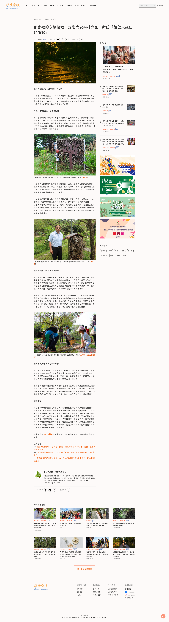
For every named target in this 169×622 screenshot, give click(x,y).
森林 (110, 251)
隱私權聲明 (84, 615)
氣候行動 (54, 19)
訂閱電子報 (129, 598)
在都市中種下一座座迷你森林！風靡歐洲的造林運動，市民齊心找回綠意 (97, 554)
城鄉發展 (89, 521)
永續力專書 (97, 595)
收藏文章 (75, 39)
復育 (111, 255)
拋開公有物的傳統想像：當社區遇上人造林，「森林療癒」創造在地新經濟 (124, 554)
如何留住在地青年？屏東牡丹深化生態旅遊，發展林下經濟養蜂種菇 (44, 554)
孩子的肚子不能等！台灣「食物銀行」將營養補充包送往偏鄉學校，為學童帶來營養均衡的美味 (113, 141)
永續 (116, 251)
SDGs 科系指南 (113, 595)
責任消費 (105, 111)
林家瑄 (84, 177)
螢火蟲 (130, 251)
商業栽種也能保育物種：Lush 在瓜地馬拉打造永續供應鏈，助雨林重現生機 (45, 525)
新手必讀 (96, 589)
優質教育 (105, 94)
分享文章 (52, 39)
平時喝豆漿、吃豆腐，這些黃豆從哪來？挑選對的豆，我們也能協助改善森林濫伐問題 (70, 554)
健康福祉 (105, 76)
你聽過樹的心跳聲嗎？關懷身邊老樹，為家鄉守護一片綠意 (97, 524)
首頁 (35, 19)
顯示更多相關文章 (84, 569)
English (79, 595)
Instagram (131, 595)
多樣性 (103, 251)
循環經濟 (112, 129)
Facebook (131, 592)
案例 (44, 39)
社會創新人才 (112, 592)
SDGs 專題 (97, 592)
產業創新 (112, 76)
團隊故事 (80, 589)
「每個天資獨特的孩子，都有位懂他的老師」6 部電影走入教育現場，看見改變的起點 (113, 88)
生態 (118, 255)
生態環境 (46, 19)
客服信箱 (128, 589)
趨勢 (117, 76)
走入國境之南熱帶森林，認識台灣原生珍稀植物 (123, 524)
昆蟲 (123, 251)
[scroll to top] (163, 616)
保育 (124, 255)
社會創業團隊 (112, 589)
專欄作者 (80, 592)
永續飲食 (112, 148)
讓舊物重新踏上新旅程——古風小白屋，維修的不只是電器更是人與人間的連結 (113, 123)
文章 (40, 19)
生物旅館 (104, 255)
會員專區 (160, 5)
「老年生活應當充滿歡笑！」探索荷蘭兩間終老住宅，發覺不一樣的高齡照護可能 (118, 69)
